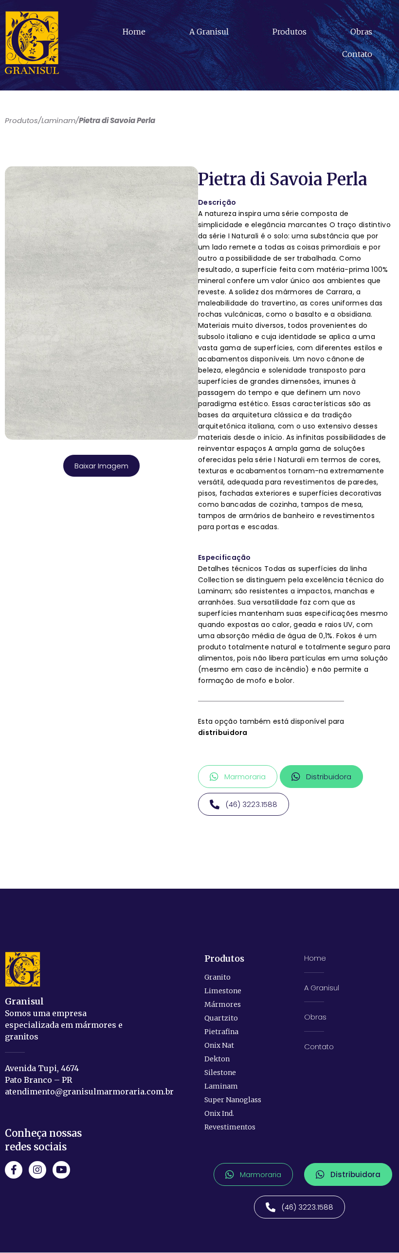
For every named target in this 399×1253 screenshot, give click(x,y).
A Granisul (209, 31)
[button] (237, 776)
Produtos (289, 31)
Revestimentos (229, 1127)
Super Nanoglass (232, 1099)
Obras (361, 31)
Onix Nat (219, 1045)
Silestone (220, 1072)
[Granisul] (22, 969)
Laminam (221, 1086)
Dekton (217, 1059)
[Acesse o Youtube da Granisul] (61, 1170)
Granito (217, 977)
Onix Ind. (219, 1113)
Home (134, 31)
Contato (357, 54)
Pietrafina (221, 1031)
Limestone (222, 990)
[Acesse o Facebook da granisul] (13, 1170)
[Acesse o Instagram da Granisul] (37, 1170)
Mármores (222, 1004)
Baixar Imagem (101, 466)
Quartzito (221, 1018)
